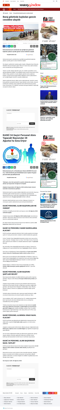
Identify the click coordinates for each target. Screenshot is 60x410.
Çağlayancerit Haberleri (9, 399)
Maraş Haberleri (7, 397)
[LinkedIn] (9, 46)
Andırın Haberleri (34, 399)
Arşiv (18, 1)
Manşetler (7, 1)
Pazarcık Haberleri (34, 401)
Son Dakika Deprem (21, 403)
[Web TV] (53, 1)
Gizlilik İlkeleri (30, 393)
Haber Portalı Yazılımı (9, 408)
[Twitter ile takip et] (47, 393)
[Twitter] (6, 46)
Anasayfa (6, 13)
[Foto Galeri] (56, 1)
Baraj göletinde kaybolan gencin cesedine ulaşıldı (23, 13)
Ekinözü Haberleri (20, 399)
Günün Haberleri (13, 1)
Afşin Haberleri (20, 397)
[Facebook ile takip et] (44, 393)
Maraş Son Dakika (34, 403)
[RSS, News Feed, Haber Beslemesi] (55, 393)
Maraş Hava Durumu (48, 403)
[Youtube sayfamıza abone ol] (49, 393)
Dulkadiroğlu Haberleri (48, 399)
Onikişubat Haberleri (8, 401)
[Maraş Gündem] (30, 5)
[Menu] (4, 5)
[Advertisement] (20, 98)
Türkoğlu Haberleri (21, 401)
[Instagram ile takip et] (52, 393)
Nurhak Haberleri (47, 401)
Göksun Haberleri (47, 397)
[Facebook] (4, 46)
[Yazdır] (15, 46)
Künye (21, 393)
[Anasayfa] (3, 1)
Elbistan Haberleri (34, 397)
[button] (31, 46)
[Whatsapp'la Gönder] (12, 46)
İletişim (25, 393)
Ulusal (10, 13)
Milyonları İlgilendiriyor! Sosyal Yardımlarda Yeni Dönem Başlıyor (31, 9)
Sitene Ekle (22, 1)
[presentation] (7, 9)
